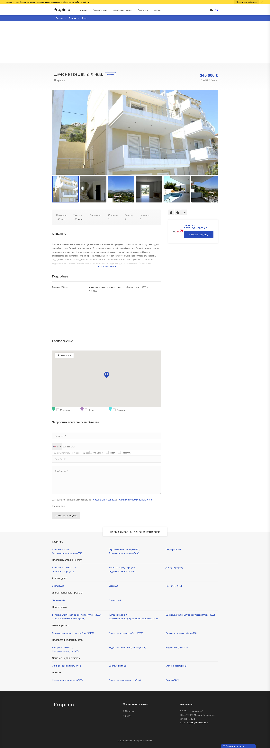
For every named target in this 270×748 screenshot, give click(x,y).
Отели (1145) (115, 600)
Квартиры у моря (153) (63, 571)
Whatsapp (98, 452)
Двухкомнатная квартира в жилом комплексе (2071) (77, 614)
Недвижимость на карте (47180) (67, 680)
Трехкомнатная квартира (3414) (124, 553)
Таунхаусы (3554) (174, 585)
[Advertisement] (135, 42)
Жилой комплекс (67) (119, 614)
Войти (128, 715)
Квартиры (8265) (173, 549)
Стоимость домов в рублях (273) (181, 632)
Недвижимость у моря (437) (122, 571)
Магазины (58, 410)
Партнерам (130, 711)
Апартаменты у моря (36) (64, 567)
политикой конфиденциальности (135, 499)
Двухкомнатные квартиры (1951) (124, 549)
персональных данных (104, 499)
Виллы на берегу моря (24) (122, 567)
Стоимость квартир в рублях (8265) (126, 632)
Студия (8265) (172, 680)
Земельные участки (122, 9)
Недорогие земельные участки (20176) (127, 647)
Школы (87, 410)
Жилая (83, 9)
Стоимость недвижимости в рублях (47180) (73, 632)
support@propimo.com (197, 722)
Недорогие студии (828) (177, 647)
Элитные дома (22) (118, 665)
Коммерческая (100, 9)
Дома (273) (114, 585)
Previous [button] (60, 135)
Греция (60, 80)
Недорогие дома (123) (62, 647)
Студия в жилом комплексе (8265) (68, 618)
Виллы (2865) (58, 585)
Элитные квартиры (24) (177, 665)
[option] (135, 132)
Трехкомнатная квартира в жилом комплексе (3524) (133, 618)
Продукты (115, 410)
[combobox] (57, 446)
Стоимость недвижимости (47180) (125, 680)
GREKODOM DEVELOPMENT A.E (195, 226)
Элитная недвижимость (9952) (66, 665)
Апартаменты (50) (60, 549)
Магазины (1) (58, 600)
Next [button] (209, 135)
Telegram (126, 452)
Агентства (143, 9)
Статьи (157, 9)
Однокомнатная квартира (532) (67, 553)
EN (216, 9)
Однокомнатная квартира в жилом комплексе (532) (190, 614)
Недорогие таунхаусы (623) (65, 651)
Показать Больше (106, 266)
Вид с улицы (65, 355)
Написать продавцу (198, 234)
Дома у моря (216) (174, 567)
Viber (112, 452)
